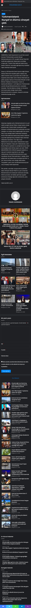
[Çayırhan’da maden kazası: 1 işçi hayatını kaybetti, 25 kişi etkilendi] (6, 510)
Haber (9, 10)
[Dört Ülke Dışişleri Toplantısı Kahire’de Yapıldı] (5, 115)
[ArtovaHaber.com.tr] (15, 5)
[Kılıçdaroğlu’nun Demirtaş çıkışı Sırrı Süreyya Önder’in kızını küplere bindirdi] (5, 105)
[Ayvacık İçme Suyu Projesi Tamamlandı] (8, 298)
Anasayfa (5, 10)
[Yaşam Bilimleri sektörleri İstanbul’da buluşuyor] (6, 452)
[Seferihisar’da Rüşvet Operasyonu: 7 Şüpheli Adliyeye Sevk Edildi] (6, 488)
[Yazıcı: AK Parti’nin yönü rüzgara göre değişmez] (23, 280)
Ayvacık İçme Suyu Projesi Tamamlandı (7, 304)
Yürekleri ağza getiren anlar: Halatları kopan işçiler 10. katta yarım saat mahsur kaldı (22, 270)
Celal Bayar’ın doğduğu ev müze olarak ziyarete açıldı (19, 421)
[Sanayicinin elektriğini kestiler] (6, 481)
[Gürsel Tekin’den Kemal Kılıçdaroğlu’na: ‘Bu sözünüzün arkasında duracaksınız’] (8, 280)
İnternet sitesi (4, 355)
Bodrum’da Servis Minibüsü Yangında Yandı (14, 1)
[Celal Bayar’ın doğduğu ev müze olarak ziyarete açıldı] (6, 423)
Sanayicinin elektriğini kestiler (20, 479)
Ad (2, 344)
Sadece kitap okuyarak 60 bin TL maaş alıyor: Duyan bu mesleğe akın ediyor (20, 443)
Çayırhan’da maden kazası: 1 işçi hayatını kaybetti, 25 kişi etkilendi (20, 509)
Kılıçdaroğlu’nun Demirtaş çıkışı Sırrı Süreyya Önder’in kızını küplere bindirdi (20, 105)
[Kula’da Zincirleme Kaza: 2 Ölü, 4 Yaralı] (6, 496)
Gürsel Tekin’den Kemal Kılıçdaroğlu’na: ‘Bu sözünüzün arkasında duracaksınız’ (8, 288)
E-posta (3, 349)
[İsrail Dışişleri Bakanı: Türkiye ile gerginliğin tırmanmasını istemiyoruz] (6, 407)
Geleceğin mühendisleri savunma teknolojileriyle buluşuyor (19, 524)
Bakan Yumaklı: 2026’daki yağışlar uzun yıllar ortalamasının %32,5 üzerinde (20, 472)
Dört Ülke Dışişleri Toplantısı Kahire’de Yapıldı (20, 391)
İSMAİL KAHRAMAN (8, 26)
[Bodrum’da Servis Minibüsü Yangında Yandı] (8, 262)
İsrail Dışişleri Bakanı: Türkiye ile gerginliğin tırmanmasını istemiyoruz (20, 406)
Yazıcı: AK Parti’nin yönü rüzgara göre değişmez (21, 287)
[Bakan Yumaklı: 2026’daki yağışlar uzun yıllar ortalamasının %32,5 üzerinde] (23, 298)
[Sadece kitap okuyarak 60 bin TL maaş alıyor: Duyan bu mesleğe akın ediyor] (6, 444)
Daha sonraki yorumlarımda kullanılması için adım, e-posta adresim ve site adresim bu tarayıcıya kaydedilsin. (14, 364)
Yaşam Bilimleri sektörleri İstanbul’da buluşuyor (19, 450)
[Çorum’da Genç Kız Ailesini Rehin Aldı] (6, 517)
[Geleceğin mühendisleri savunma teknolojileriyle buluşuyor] (6, 525)
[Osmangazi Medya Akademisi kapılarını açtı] (6, 437)
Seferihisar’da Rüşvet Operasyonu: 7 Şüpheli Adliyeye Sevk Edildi (18, 487)
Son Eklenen (15, 378)
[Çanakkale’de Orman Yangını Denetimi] (6, 503)
